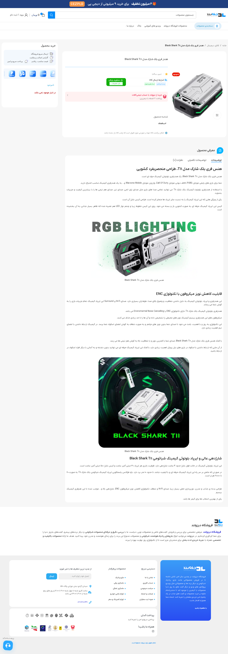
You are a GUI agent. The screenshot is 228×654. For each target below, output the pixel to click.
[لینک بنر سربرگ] (114, 4)
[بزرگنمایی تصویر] (217, 115)
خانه (224, 45)
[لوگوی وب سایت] (216, 14)
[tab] (216, 160)
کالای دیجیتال (213, 45)
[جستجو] (51, 15)
